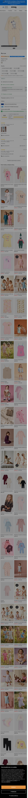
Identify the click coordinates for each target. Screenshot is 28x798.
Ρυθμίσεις (13, 791)
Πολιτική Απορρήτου (5, 781)
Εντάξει (13, 787)
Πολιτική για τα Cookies (12, 780)
